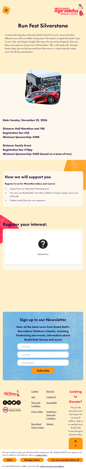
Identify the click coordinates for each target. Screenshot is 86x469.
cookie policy (41, 455)
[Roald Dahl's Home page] (69, 11)
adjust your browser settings (52, 466)
